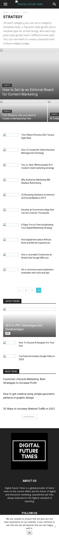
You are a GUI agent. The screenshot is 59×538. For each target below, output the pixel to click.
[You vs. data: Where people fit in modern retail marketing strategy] (11, 168)
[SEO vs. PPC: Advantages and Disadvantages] (29, 322)
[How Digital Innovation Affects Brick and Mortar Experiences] (11, 243)
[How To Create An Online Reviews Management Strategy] (11, 153)
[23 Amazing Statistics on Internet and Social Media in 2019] (11, 198)
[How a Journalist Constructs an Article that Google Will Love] (11, 258)
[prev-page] (19, 290)
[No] (55, 526)
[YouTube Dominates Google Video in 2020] (9, 359)
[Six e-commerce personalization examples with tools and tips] (11, 273)
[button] (5, 4)
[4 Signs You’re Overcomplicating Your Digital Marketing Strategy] (11, 228)
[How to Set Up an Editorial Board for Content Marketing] (29, 73)
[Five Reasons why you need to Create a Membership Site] (23, 111)
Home (6, 12)
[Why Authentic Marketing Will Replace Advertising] (11, 183)
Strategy (15, 12)
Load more (28, 416)
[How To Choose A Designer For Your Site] (9, 346)
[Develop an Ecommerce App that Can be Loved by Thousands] (11, 213)
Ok (29, 533)
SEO (7, 333)
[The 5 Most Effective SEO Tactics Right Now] (11, 138)
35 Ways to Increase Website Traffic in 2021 (29, 408)
